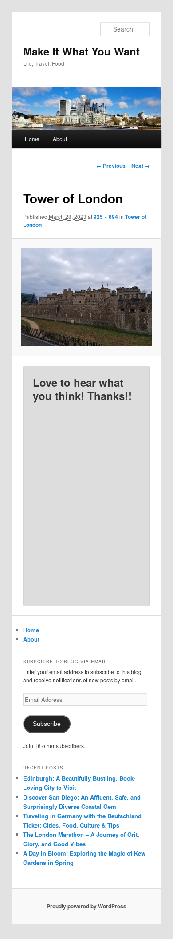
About (60, 139)
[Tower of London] (86, 297)
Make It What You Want (81, 51)
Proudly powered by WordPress (86, 906)
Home (32, 139)
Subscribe (47, 724)
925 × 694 (106, 217)
